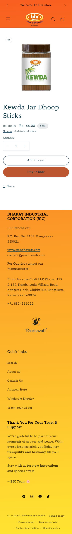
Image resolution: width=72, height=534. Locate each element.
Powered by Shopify (33, 516)
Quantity (9, 137)
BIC (19, 516)
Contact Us (15, 381)
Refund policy (57, 516)
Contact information (27, 528)
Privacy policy (26, 522)
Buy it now (36, 172)
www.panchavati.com (23, 250)
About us (13, 371)
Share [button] (11, 186)
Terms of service (48, 522)
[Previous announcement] (7, 5)
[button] (8, 19)
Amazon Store (17, 389)
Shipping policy (51, 528)
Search (12, 363)
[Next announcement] (65, 5)
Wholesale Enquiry (20, 398)
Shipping (7, 131)
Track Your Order (19, 408)
